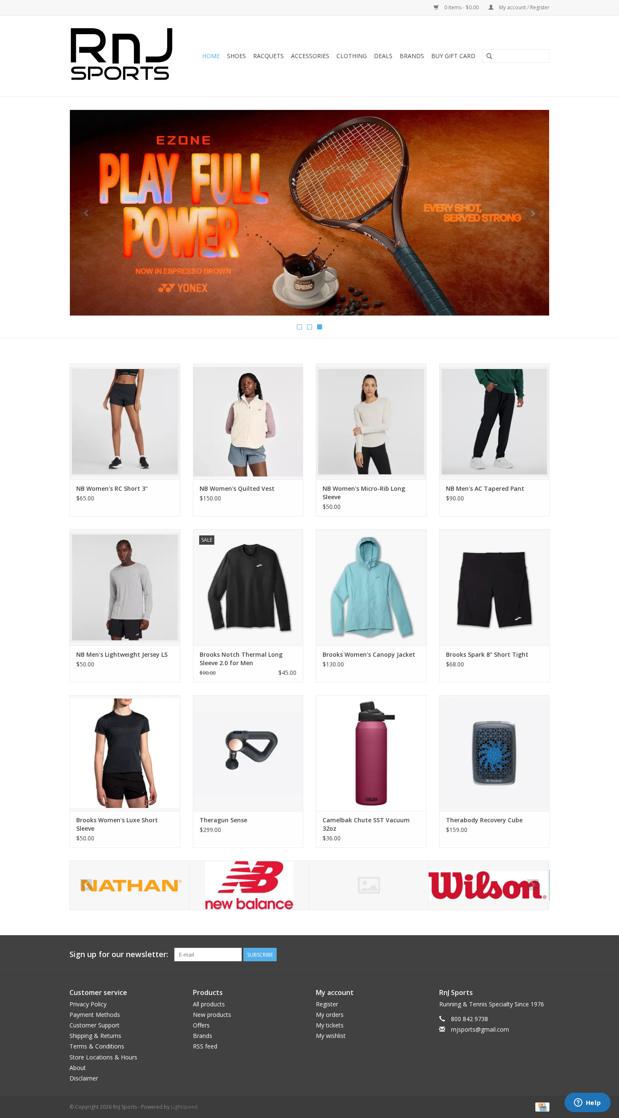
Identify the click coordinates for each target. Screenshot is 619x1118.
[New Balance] (249, 885)
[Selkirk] (368, 885)
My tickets (330, 1025)
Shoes (236, 56)
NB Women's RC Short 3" (112, 488)
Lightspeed (184, 1106)
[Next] (533, 213)
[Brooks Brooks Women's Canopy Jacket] (371, 587)
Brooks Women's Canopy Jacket (369, 654)
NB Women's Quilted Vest (237, 488)
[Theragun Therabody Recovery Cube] (494, 753)
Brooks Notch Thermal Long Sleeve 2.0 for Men (241, 658)
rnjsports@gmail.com (480, 1029)
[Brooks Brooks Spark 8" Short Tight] (494, 587)
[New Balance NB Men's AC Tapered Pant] (494, 421)
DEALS (383, 56)
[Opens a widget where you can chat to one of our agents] (587, 1103)
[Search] (489, 56)
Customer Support (94, 1025)
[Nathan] (129, 885)
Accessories (310, 56)
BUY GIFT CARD (453, 56)
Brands (412, 56)
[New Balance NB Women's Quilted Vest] (248, 421)
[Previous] (86, 213)
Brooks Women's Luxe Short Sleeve (117, 824)
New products (212, 1015)
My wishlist (331, 1036)
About (77, 1068)
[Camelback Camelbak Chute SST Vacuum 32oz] (371, 753)
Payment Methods (94, 1015)
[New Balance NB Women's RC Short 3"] (124, 421)
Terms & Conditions (96, 1046)
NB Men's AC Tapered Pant (485, 488)
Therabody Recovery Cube (484, 820)
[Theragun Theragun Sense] (248, 753)
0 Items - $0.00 (461, 7)
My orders (330, 1015)
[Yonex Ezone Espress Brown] (309, 213)
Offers (201, 1025)
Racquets (268, 56)
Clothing (351, 56)
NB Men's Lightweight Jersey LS (122, 654)
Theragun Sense (223, 820)
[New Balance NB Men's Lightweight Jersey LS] (124, 587)
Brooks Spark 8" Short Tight (487, 654)
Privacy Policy (88, 1004)
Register (327, 1004)
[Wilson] (488, 885)
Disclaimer (83, 1078)
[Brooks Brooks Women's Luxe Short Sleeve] (124, 753)
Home (211, 56)
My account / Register (524, 7)
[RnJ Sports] (124, 56)
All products (209, 1004)
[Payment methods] (541, 1106)
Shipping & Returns (95, 1036)
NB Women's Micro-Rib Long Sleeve (364, 492)
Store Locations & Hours (103, 1057)
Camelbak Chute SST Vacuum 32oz (366, 824)
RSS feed (205, 1046)
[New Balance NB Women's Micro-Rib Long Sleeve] (371, 421)
